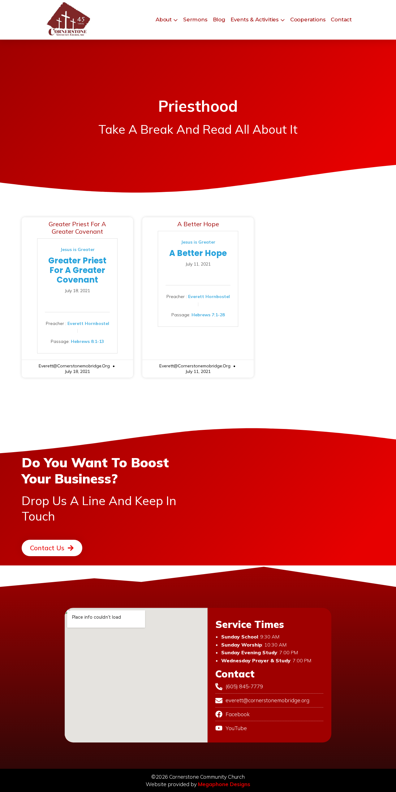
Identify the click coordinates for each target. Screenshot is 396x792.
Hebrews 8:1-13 (87, 341)
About (164, 19)
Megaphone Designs (224, 784)
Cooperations (308, 19)
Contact (341, 19)
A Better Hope (198, 224)
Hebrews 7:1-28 (208, 314)
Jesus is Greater (77, 249)
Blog (219, 19)
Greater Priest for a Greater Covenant (77, 227)
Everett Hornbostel (88, 323)
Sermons (195, 19)
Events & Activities (254, 19)
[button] (52, 548)
